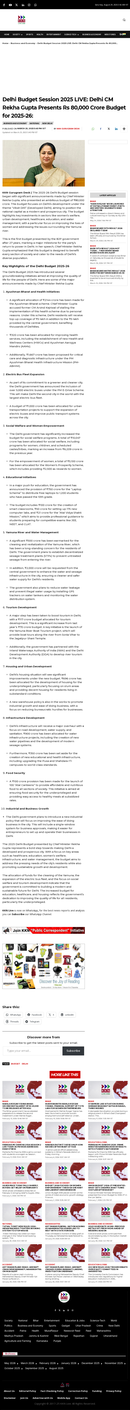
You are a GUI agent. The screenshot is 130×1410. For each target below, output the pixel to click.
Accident (7, 1265)
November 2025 (114, 1363)
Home (5, 43)
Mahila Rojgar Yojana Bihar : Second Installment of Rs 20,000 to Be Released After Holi (20, 1106)
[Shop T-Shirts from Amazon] (43, 966)
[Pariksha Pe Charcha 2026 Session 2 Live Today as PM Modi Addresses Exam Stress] (22, 1131)
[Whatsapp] (35, 5)
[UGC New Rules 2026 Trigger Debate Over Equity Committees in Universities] (108, 1253)
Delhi (25, 1064)
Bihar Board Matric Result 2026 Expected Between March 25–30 (107, 272)
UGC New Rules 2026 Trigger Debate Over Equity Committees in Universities (108, 1269)
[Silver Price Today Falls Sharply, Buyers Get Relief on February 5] (22, 1171)
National (34, 123)
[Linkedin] (23, 5)
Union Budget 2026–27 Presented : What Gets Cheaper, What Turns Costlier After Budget (107, 1187)
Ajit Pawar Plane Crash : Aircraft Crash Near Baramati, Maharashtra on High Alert (21, 1269)
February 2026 (47, 1363)
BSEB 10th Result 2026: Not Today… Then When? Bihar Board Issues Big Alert (105, 250)
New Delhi (47, 123)
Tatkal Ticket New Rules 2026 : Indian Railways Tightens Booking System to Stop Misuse (21, 1228)
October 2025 (12, 1368)
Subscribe (73, 1050)
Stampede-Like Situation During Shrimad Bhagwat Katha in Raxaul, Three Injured (107, 1106)
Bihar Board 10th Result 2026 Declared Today (106, 229)
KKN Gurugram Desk (68, 129)
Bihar (93, 201)
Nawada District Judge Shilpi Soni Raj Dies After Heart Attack (64, 1146)
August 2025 (56, 1368)
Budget (15, 1064)
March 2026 (27, 1363)
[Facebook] (4, 5)
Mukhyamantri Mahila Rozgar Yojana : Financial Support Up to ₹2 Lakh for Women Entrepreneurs (64, 1106)
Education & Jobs (11, 1142)
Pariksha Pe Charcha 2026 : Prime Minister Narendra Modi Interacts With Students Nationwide (107, 1147)
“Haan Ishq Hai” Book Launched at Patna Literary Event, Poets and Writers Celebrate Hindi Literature (107, 207)
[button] (124, 20)
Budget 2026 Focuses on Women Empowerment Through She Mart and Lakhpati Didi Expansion (64, 1187)
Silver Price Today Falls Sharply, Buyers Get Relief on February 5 (20, 1186)
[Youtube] (10, 5)
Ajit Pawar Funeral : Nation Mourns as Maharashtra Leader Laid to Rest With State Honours (65, 1228)
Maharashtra (52, 1224)
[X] (108, 129)
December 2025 (91, 1363)
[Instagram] (29, 5)
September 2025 (34, 1368)
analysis (80, 910)
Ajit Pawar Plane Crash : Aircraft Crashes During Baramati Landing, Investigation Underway (64, 1269)
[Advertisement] (84, 19)
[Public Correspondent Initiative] (43, 930)
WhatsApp (32, 910)
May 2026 (10, 1363)
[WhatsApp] (92, 129)
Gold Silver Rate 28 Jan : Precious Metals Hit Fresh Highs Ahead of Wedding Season (106, 1228)
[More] (124, 129)
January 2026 (68, 1363)
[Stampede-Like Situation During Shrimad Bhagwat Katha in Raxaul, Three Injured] (108, 1090)
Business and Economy (23, 43)
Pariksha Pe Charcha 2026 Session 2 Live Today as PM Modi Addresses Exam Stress (21, 1147)
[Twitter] (16, 5)
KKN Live (8, 910)
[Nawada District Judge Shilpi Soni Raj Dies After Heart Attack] (65, 1131)
